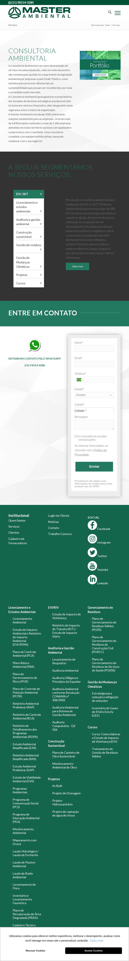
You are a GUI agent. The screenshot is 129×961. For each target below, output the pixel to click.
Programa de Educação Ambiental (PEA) (26, 818)
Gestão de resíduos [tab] (28, 247)
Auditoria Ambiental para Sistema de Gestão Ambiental (65, 711)
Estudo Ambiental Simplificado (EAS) (24, 746)
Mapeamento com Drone (24, 842)
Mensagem (81, 416)
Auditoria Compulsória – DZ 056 (63, 725)
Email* (78, 358)
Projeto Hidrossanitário (62, 802)
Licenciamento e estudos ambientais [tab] (28, 207)
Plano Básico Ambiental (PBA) (23, 664)
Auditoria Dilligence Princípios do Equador (66, 679)
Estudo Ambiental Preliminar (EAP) (24, 768)
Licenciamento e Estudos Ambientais (22, 610)
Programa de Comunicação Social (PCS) (25, 803)
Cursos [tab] (28, 283)
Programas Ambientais (20, 790)
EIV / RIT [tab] (28, 194)
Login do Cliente (58, 515)
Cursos (92, 727)
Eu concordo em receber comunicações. (92, 438)
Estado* (79, 389)
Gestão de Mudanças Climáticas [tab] (28, 262)
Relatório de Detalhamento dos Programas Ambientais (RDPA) (25, 731)
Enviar (94, 466)
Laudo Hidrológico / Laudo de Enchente (25, 853)
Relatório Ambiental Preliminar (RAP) (26, 705)
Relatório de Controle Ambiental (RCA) (27, 716)
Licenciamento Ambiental (22, 620)
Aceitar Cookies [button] (93, 950)
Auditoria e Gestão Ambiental (61, 650)
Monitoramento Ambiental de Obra (64, 765)
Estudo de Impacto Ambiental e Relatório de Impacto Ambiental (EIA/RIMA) (27, 637)
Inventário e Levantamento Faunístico (22, 899)
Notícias (53, 522)
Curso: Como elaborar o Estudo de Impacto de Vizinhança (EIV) (106, 737)
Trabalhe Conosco (60, 534)
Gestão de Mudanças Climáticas (102, 684)
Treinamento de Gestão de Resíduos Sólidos (105, 752)
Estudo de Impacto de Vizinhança (66, 616)
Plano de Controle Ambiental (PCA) (24, 653)
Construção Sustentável (56, 743)
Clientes (13, 532)
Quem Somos (17, 520)
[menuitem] (108, 12)
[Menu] (116, 12)
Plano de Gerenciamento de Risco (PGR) (25, 677)
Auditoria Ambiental (65, 670)
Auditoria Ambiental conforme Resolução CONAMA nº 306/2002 (65, 694)
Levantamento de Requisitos (63, 661)
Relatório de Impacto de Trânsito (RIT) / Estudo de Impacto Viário (66, 630)
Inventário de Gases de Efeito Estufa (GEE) (105, 711)
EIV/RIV (53, 607)
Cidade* (79, 404)
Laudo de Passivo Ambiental (24, 864)
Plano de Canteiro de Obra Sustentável (65, 754)
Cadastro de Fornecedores (17, 541)
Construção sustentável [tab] (28, 234)
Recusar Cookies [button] (35, 950)
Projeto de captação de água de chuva (65, 813)
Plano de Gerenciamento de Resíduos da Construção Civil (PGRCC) (104, 644)
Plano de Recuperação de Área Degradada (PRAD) (27, 914)
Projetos (54, 779)
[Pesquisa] (108, 12)
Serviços (12, 25)
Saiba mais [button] (96, 940)
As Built (57, 786)
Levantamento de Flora (24, 886)
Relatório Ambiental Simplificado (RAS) (26, 757)
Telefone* (80, 373)
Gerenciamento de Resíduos (100, 610)
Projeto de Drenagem (66, 793)
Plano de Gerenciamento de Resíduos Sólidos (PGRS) (104, 624)
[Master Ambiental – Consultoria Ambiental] (39, 12)
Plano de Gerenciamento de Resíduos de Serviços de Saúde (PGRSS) (105, 664)
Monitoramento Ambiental (23, 831)
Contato (53, 528)
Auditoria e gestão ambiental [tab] (28, 222)
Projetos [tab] (28, 275)
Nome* (79, 342)
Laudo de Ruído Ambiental (23, 875)
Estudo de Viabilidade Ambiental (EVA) (27, 779)
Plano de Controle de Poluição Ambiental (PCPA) (26, 692)
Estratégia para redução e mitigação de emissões (105, 696)
